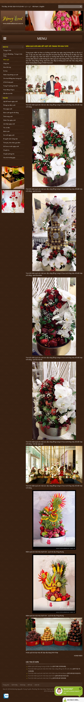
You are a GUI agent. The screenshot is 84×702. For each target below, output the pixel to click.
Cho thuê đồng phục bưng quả (12, 78)
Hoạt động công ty (8, 90)
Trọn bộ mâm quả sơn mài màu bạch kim (41, 676)
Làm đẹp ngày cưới (9, 124)
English (42, 6)
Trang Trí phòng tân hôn (10, 86)
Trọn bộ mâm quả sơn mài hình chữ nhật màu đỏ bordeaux (47, 673)
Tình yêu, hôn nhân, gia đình (11, 143)
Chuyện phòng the (8, 154)
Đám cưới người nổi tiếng (11, 113)
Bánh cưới (6, 131)
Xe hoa (5, 71)
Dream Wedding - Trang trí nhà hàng (12, 55)
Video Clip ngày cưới (9, 120)
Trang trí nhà (7, 50)
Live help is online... (73, 700)
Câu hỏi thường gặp (9, 157)
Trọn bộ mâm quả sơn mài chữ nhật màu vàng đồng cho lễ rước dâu (50, 669)
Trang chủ (6, 685)
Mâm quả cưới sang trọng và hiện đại (40, 666)
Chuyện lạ (6, 150)
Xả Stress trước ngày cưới (11, 146)
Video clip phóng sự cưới (10, 75)
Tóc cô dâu (6, 128)
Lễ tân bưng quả (8, 82)
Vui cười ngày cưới (8, 135)
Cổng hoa (6, 63)
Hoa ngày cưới (7, 109)
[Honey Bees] (12, 20)
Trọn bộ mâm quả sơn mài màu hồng (40, 678)
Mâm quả (6, 60)
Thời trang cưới (7, 116)
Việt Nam (35, 6)
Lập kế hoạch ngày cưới (10, 101)
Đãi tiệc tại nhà (7, 93)
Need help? (68, 689)
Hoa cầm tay (7, 67)
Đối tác (30, 685)
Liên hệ (36, 685)
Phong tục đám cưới (9, 105)
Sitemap (22, 685)
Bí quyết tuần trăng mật (10, 139)
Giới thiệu (14, 685)
